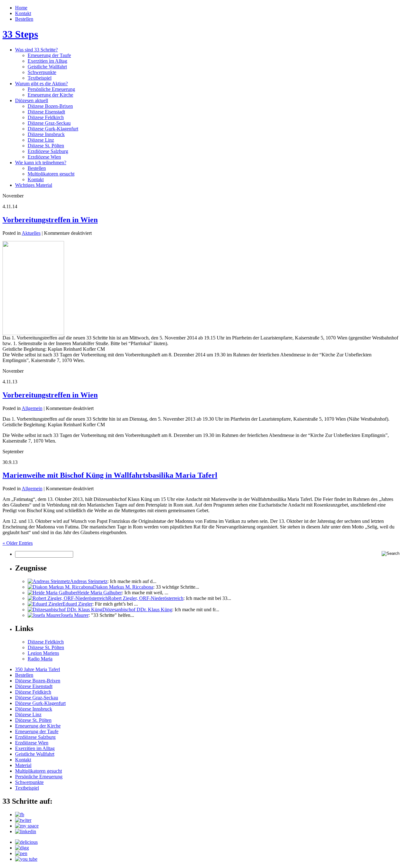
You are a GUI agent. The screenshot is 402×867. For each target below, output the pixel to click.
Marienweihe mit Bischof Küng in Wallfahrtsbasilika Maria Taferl (110, 475)
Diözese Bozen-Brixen (37, 680)
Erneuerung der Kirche (38, 725)
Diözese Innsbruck (33, 709)
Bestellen (24, 675)
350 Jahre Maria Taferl (37, 669)
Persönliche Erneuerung (38, 776)
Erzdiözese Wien (31, 742)
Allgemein (32, 408)
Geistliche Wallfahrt (34, 754)
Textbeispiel (27, 788)
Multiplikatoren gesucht (38, 771)
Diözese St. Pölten (46, 647)
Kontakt (23, 759)
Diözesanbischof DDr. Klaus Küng (137, 609)
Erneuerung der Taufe (36, 731)
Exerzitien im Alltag (35, 748)
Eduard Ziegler (77, 604)
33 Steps (20, 34)
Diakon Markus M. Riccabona (123, 587)
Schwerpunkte (29, 782)
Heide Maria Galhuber (99, 592)
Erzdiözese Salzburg (35, 737)
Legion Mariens (43, 653)
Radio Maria (40, 658)
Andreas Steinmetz (88, 581)
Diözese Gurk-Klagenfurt (40, 703)
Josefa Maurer (75, 615)
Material (23, 765)
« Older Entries (18, 543)
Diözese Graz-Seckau (36, 697)
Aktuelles (31, 233)
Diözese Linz (28, 714)
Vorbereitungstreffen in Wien (50, 220)
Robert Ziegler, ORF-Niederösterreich (145, 598)
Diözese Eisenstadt (33, 686)
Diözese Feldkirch (46, 641)
